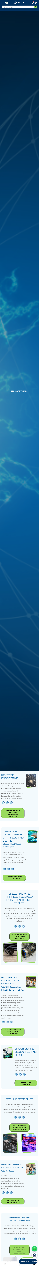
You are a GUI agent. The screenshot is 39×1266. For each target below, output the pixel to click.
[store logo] (19, 2)
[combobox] (18, 7)
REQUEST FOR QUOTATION (28, 1261)
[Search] (35, 7)
